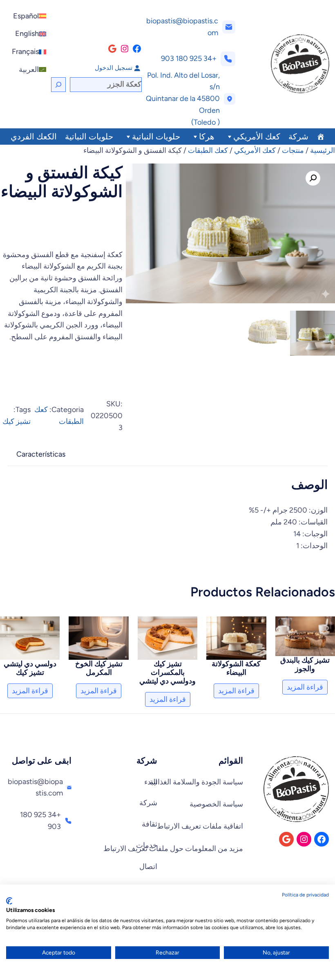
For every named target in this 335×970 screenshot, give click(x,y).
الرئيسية (322, 150)
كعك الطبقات (208, 150)
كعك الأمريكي (256, 136)
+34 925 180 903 (189, 58)
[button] (313, 178)
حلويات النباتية (156, 136)
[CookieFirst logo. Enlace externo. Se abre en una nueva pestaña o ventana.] (9, 901)
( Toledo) (205, 122)
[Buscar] (58, 84)
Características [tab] (40, 454)
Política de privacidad (305, 895)
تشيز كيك (16, 421)
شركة (298, 136)
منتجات (293, 150)
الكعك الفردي (34, 136)
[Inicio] (321, 136)
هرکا (206, 136)
